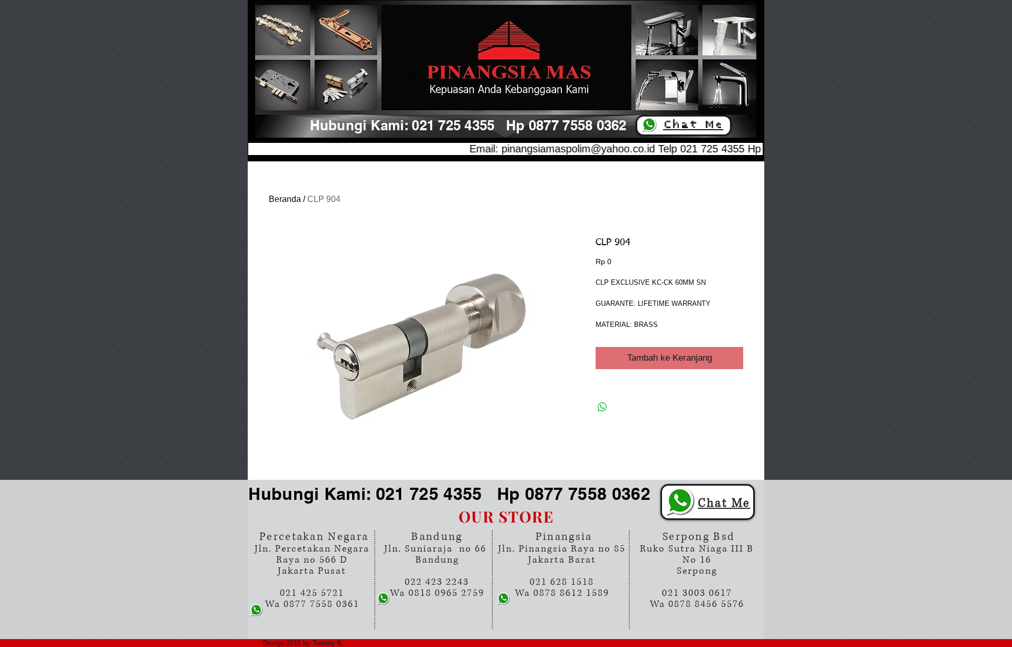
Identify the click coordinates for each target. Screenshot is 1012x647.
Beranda (285, 199)
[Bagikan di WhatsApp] (602, 407)
